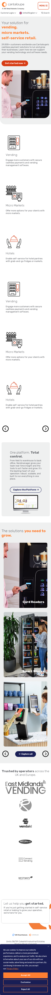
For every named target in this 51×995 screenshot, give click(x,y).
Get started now (14, 63)
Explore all (27, 754)
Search (46, 13)
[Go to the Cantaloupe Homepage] (13, 6)
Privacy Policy (12, 969)
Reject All (25, 989)
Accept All (25, 975)
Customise (25, 982)
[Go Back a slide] (5, 754)
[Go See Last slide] (5, 429)
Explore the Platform (24, 490)
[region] (25, 969)
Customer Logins (7, 13)
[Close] (48, 946)
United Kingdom (29, 13)
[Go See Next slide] (45, 429)
